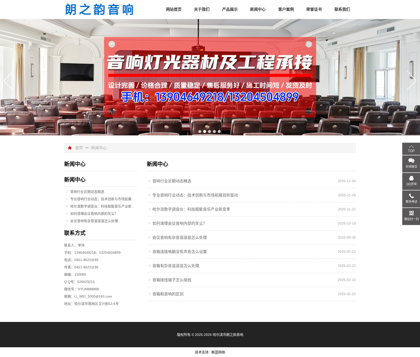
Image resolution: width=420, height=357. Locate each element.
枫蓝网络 (218, 352)
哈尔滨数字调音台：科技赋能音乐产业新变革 (191, 209)
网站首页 (174, 9)
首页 (79, 148)
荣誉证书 (314, 9)
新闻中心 (258, 9)
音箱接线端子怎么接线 (171, 280)
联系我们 (342, 9)
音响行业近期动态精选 (171, 181)
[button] (199, 131)
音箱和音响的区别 (168, 294)
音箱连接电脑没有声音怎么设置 (179, 252)
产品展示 (230, 9)
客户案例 (286, 9)
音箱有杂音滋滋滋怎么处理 (175, 266)
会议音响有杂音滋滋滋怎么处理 (179, 237)
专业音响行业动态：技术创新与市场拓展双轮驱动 (195, 195)
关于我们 (202, 9)
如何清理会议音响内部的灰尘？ (179, 223)
